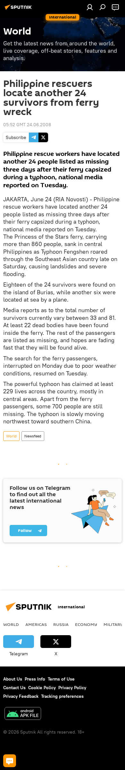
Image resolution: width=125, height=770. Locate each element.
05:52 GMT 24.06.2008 (27, 124)
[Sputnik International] (19, 9)
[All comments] (9, 760)
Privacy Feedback (20, 696)
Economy (86, 624)
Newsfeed (32, 436)
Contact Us (14, 687)
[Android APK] (23, 714)
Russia (61, 624)
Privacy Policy (72, 687)
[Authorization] (89, 7)
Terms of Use (61, 679)
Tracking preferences (62, 696)
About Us (12, 679)
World (11, 436)
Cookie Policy (42, 687)
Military (113, 624)
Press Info (35, 679)
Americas (36, 624)
